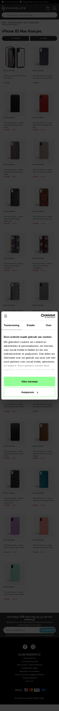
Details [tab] (31, 325)
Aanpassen (27, 392)
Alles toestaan (29, 381)
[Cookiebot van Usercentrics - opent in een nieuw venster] (41, 316)
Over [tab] (48, 325)
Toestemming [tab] (11, 325)
